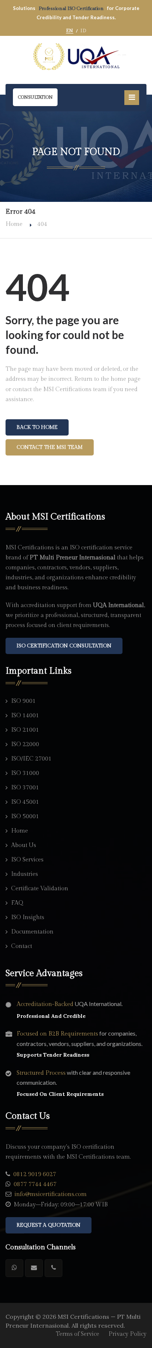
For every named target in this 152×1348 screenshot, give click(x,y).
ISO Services (27, 859)
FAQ (17, 903)
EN (69, 30)
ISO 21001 (25, 730)
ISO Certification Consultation (64, 646)
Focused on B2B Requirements (57, 1033)
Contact (21, 946)
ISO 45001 (25, 802)
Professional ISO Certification (72, 8)
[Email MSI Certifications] (34, 1268)
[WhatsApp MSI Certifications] (14, 1268)
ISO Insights (27, 917)
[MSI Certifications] (76, 57)
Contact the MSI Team (50, 447)
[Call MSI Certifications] (53, 1268)
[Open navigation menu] (131, 97)
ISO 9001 (23, 701)
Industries (24, 874)
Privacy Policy (127, 1334)
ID (83, 30)
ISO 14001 (25, 715)
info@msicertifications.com (50, 1194)
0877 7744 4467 (35, 1184)
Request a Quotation (48, 1225)
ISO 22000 (25, 744)
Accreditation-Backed (45, 1004)
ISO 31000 (25, 773)
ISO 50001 (25, 816)
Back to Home (37, 427)
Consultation (35, 97)
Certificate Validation (39, 888)
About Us (23, 845)
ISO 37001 (25, 787)
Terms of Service (77, 1334)
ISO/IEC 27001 (31, 758)
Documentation (32, 931)
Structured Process (41, 1073)
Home (14, 224)
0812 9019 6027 (34, 1174)
